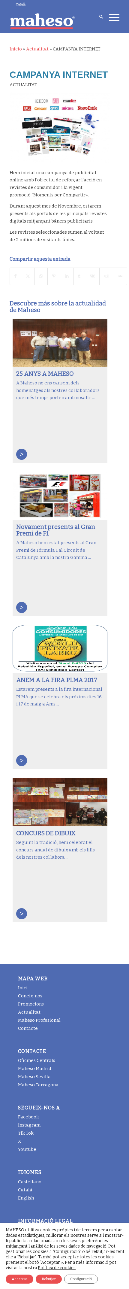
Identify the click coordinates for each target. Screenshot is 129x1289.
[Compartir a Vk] (92, 276)
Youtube (27, 1149)
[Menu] (111, 17)
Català (25, 1190)
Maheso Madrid (34, 1068)
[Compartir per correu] (120, 276)
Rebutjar (49, 1279)
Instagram (29, 1125)
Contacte (28, 1028)
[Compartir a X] (27, 276)
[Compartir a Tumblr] (79, 276)
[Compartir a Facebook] (15, 276)
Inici (23, 987)
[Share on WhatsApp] (41, 276)
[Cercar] (98, 17)
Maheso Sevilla (34, 1076)
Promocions (31, 1004)
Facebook (28, 1117)
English (26, 1198)
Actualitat (37, 49)
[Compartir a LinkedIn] (66, 276)
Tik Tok (26, 1133)
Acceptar (19, 1279)
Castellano (29, 1181)
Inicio (16, 49)
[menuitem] (98, 17)
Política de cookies (57, 1267)
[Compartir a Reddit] (107, 276)
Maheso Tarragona (38, 1084)
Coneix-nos (30, 996)
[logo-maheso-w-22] (53, 21)
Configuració (81, 1279)
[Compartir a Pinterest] (54, 276)
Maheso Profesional (39, 1020)
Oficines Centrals (36, 1060)
